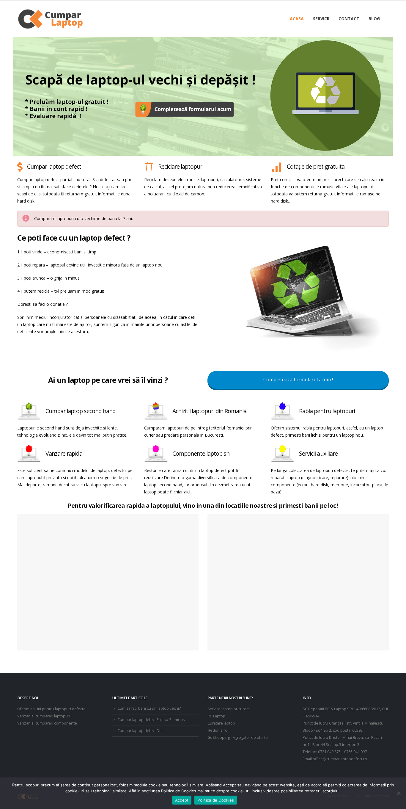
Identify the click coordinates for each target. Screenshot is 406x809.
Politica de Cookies (215, 800)
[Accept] (399, 793)
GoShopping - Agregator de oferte (237, 737)
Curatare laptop (221, 723)
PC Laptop (216, 716)
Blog (374, 18)
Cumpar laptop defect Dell (140, 730)
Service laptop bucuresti (229, 708)
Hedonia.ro (217, 730)
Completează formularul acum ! (298, 379)
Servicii (321, 18)
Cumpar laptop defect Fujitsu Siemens (151, 719)
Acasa (297, 18)
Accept (182, 800)
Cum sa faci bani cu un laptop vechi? (149, 708)
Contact (349, 18)
